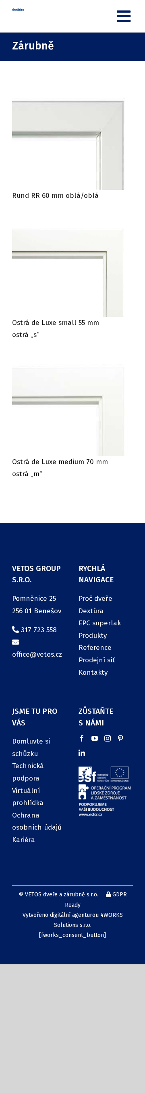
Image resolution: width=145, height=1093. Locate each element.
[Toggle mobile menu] (125, 16)
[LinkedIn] (82, 753)
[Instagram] (107, 738)
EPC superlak (100, 623)
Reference (95, 647)
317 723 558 (39, 630)
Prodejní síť (97, 660)
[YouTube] (94, 738)
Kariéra (23, 840)
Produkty (93, 635)
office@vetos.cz (37, 654)
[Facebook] (82, 738)
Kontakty (93, 672)
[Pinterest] (120, 738)
